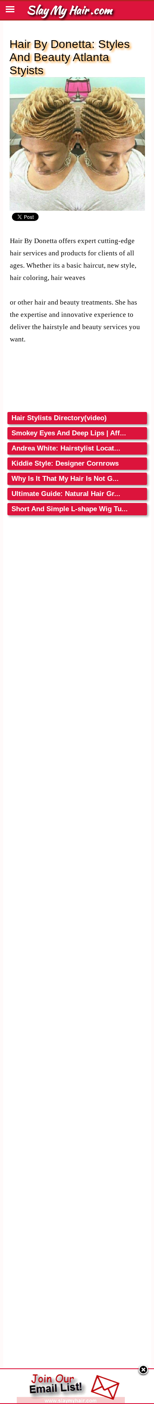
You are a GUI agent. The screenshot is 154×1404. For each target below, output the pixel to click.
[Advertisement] (77, 598)
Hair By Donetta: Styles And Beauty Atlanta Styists (69, 57)
